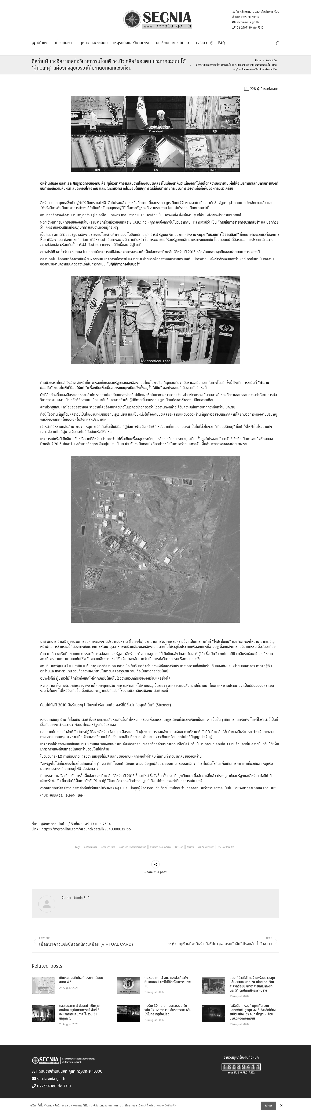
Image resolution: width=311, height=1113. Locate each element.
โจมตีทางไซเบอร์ (206, 847)
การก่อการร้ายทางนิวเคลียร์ (132, 847)
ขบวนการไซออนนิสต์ (160, 847)
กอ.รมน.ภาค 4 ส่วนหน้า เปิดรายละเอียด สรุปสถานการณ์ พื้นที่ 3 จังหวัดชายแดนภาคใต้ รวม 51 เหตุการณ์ (79, 1012)
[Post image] (43, 985)
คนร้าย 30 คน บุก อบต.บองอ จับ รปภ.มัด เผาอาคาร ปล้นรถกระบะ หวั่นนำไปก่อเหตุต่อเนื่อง (167, 1010)
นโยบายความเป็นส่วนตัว (162, 1106)
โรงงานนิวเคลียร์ (226, 847)
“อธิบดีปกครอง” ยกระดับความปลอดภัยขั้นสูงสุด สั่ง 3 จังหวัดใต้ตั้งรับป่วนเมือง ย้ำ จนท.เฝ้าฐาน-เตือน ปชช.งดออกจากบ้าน (253, 1012)
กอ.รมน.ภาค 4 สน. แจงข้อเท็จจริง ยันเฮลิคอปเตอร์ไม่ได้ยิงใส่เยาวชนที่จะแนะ (167, 982)
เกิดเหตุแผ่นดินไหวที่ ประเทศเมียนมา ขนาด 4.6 (81, 980)
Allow (268, 1105)
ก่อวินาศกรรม (91, 847)
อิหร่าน (190, 847)
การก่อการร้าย (108, 847)
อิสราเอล (179, 847)
